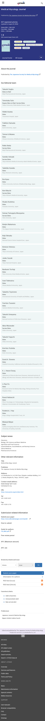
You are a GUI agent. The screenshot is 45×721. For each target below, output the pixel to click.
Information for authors (11, 577)
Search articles (6, 655)
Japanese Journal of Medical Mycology (13, 615)
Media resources (6, 696)
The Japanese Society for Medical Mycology (22, 15)
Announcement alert (12, 599)
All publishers (5, 651)
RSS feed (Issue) (9, 581)
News (3, 686)
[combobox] (9, 565)
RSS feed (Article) (9, 585)
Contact (3, 715)
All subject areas (6, 648)
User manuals (5, 705)
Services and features (8, 670)
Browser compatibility (8, 708)
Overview (4, 667)
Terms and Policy (6, 677)
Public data (5, 673)
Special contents (6, 692)
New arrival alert (11, 602)
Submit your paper (9, 573)
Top (23, 636)
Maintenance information (9, 689)
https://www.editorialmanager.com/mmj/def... (14, 519)
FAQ (2, 711)
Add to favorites (11, 596)
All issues (18, 58)
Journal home (7, 58)
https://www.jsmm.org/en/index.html (12, 492)
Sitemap (4, 718)
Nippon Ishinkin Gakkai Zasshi (11, 618)
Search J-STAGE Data (8, 658)
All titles (3, 645)
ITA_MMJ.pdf (5, 531)
